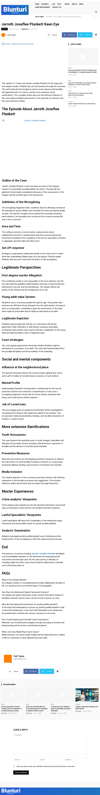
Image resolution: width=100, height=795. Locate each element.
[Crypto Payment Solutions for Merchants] (87, 695)
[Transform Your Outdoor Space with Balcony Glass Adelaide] (62, 695)
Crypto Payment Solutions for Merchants (60, 17)
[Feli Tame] (3, 35)
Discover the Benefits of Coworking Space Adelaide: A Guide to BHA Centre (82, 83)
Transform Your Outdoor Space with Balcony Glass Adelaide (80, 94)
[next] (97, 16)
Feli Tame (12, 35)
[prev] (93, 16)
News (4, 29)
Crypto (70, 101)
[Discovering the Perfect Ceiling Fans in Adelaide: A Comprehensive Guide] (83, 56)
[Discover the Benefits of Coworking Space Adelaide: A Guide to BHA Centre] (37, 695)
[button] (96, 11)
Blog (69, 67)
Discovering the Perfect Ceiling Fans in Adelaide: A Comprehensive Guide (82, 71)
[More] (96, 34)
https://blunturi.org (20, 659)
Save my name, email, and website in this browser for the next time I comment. (46, 766)
